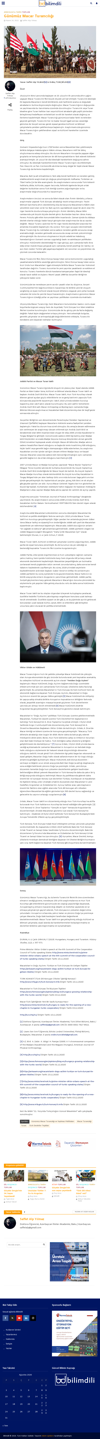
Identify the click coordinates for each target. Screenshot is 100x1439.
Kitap (54, 1185)
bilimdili (56, 1196)
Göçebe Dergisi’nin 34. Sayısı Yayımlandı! (13, 1193)
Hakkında (10, 1339)
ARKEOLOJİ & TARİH (12, 12)
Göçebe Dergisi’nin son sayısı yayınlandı (61, 1189)
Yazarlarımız (11, 1334)
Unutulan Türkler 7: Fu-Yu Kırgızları (37, 1192)
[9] (60, 836)
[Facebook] (5, 1318)
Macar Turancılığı (84, 1121)
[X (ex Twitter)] (12, 1318)
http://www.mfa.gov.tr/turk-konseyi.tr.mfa (39, 982)
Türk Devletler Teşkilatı (39, 1126)
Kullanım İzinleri (13, 1330)
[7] (53, 744)
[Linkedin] (26, 1318)
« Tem (5, 1426)
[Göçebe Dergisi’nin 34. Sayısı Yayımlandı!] (14, 1175)
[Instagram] (33, 1318)
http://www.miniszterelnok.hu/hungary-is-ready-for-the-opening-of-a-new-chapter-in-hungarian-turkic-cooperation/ (56, 1006)
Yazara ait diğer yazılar (84, 1212)
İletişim (9, 1344)
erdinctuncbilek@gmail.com (64, 1035)
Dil (5, 1185)
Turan (23, 1126)
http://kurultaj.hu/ (28, 1015)
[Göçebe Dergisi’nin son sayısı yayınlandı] (62, 1175)
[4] (35, 506)
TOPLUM (26, 12)
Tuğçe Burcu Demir (37, 1199)
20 (29, 1404)
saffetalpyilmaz (10, 98)
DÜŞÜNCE (12, 1185)
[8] (64, 794)
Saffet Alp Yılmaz (29, 20)
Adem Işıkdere (48, 1436)
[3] (70, 458)
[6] (57, 706)
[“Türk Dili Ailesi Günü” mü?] (86, 1175)
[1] (45, 82)
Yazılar (9, 1348)
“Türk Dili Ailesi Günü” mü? (83, 1192)
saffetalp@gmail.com (50, 1025)
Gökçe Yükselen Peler (84, 1200)
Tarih (92, 1185)
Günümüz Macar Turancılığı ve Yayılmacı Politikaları (52, 1121)
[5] (64, 696)
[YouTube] (19, 1318)
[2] (69, 82)
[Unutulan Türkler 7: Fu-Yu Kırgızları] (38, 1175)
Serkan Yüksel (11, 1202)
